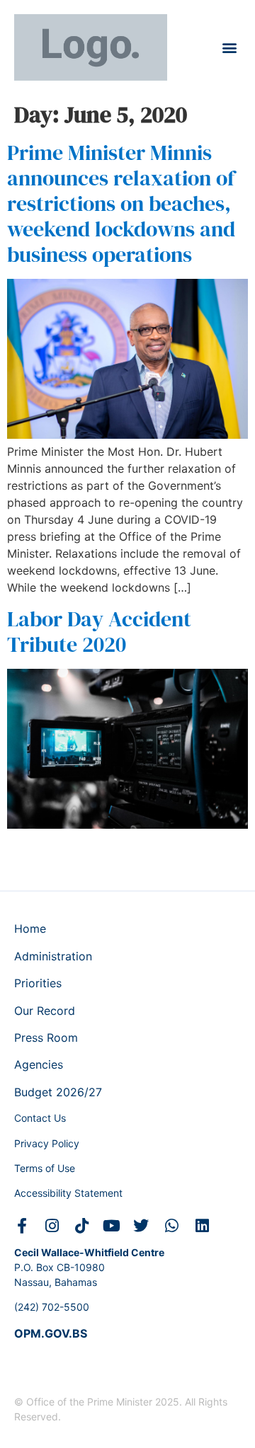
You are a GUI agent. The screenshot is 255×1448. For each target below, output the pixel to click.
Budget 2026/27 (58, 1092)
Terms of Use (44, 1168)
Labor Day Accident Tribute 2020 (99, 631)
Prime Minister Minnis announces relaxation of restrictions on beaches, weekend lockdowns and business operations (121, 203)
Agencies (38, 1064)
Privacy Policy (46, 1143)
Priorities (38, 983)
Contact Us (40, 1118)
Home (30, 928)
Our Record (44, 1011)
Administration (53, 956)
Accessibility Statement (68, 1193)
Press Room (46, 1037)
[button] (229, 47)
